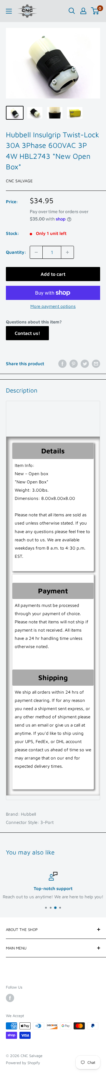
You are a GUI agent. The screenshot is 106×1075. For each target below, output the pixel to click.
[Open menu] (9, 11)
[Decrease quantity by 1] (36, 252)
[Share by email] (96, 363)
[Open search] (72, 11)
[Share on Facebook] (62, 363)
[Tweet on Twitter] (85, 363)
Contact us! (27, 333)
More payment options (53, 306)
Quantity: (16, 252)
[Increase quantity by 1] (67, 252)
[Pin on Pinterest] (73, 363)
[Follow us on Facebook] (10, 998)
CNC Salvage (19, 180)
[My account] (83, 11)
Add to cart (53, 274)
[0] (95, 10)
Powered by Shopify (23, 1062)
